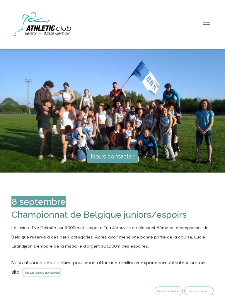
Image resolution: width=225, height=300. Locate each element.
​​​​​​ (112, 156)
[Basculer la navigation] (207, 24)
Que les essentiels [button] (168, 290)
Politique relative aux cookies (41, 272)
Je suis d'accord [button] (199, 290)
